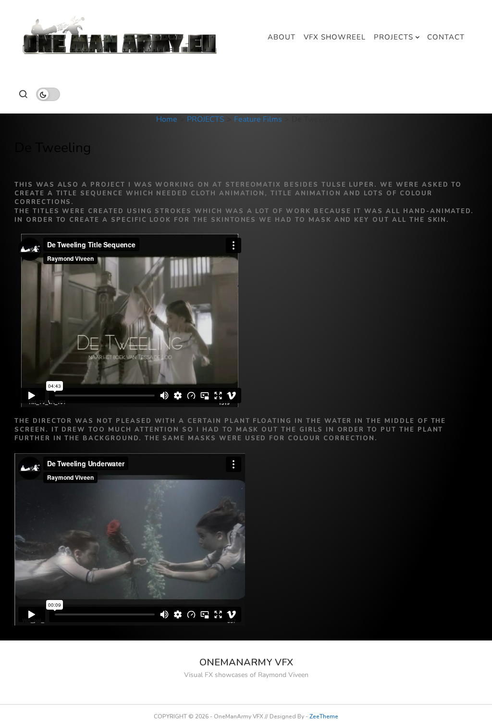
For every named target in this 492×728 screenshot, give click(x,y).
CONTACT (446, 37)
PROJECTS (393, 37)
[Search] (22, 94)
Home (166, 119)
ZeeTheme (323, 716)
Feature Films (258, 119)
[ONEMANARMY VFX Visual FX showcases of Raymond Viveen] (120, 37)
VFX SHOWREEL (335, 37)
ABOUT (281, 37)
